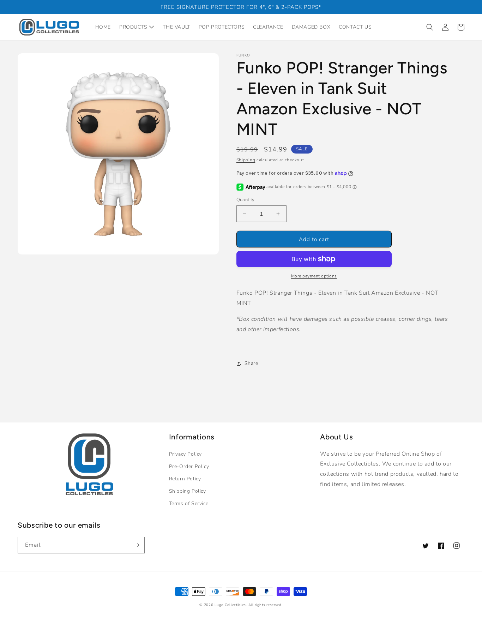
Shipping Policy (187, 491)
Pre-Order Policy (189, 466)
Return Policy (185, 478)
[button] (430, 27)
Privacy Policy (185, 454)
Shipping (245, 160)
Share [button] (251, 363)
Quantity (245, 200)
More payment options (314, 276)
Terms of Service (189, 503)
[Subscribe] (136, 545)
